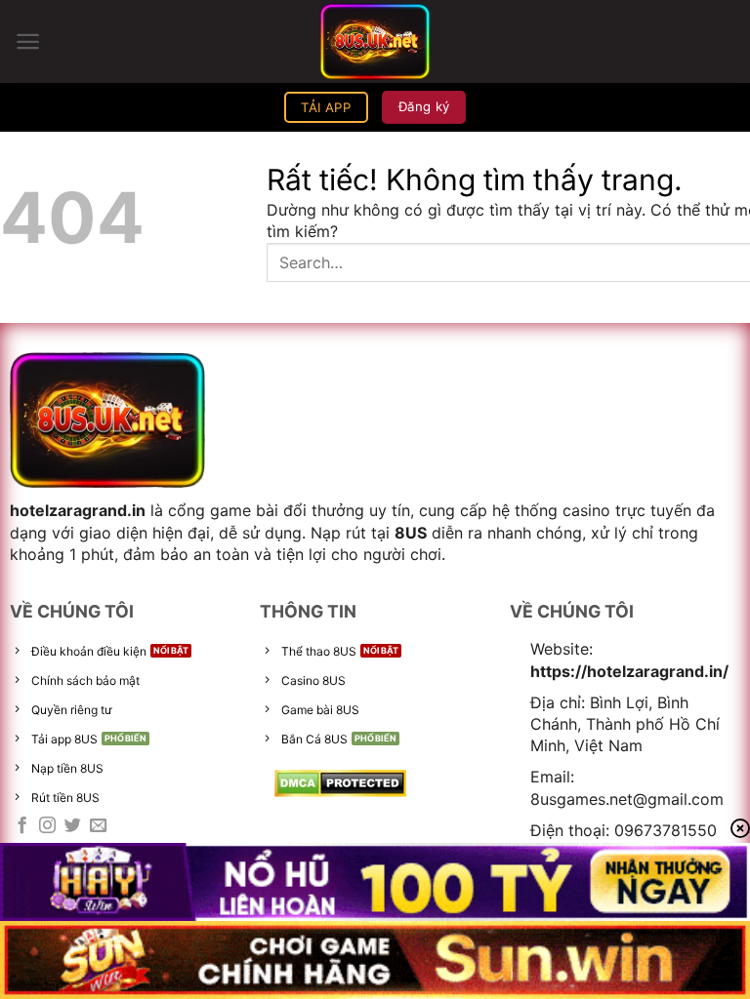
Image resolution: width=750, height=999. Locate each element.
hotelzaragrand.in (78, 510)
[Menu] (28, 41)
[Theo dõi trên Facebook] (22, 826)
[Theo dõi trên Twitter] (72, 826)
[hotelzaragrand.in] (375, 41)
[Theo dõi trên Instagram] (47, 826)
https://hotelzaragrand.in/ (629, 671)
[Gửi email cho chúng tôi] (98, 826)
